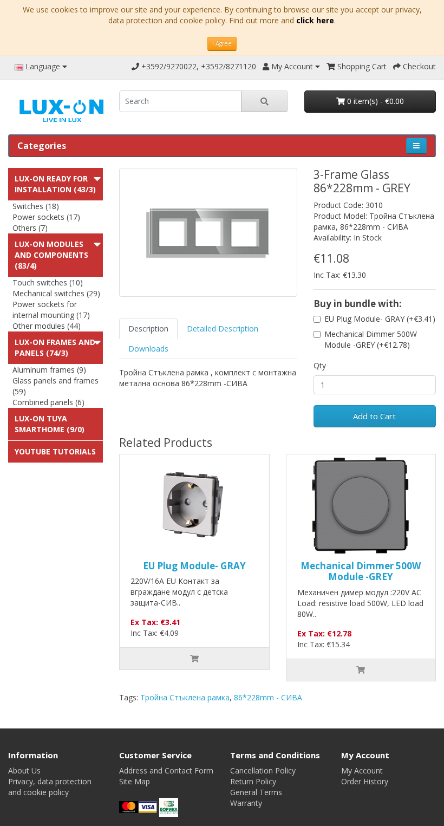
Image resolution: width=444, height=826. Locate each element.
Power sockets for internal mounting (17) (51, 309)
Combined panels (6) (48, 402)
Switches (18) (35, 206)
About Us (24, 770)
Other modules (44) (46, 326)
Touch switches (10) (47, 282)
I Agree (222, 43)
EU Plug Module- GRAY (194, 566)
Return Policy (253, 781)
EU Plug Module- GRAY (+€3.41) (379, 319)
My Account (362, 770)
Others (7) (30, 228)
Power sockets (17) (46, 217)
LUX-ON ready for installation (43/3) (55, 183)
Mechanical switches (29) (56, 293)
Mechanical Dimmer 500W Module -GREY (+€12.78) (370, 339)
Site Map (134, 781)
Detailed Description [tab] (222, 328)
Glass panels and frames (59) (55, 385)
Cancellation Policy (263, 770)
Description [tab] (148, 328)
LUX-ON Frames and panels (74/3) (55, 347)
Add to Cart (374, 416)
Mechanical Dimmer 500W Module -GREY (361, 571)
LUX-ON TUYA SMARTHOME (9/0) (49, 423)
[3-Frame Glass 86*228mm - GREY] (208, 232)
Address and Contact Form (166, 770)
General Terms (256, 792)
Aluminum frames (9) (49, 370)
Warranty (246, 803)
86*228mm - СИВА (268, 697)
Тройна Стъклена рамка (185, 697)
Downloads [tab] (148, 348)
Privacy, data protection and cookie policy (50, 786)
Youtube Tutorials (55, 451)
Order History (364, 781)
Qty (320, 365)
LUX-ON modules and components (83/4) (51, 255)
